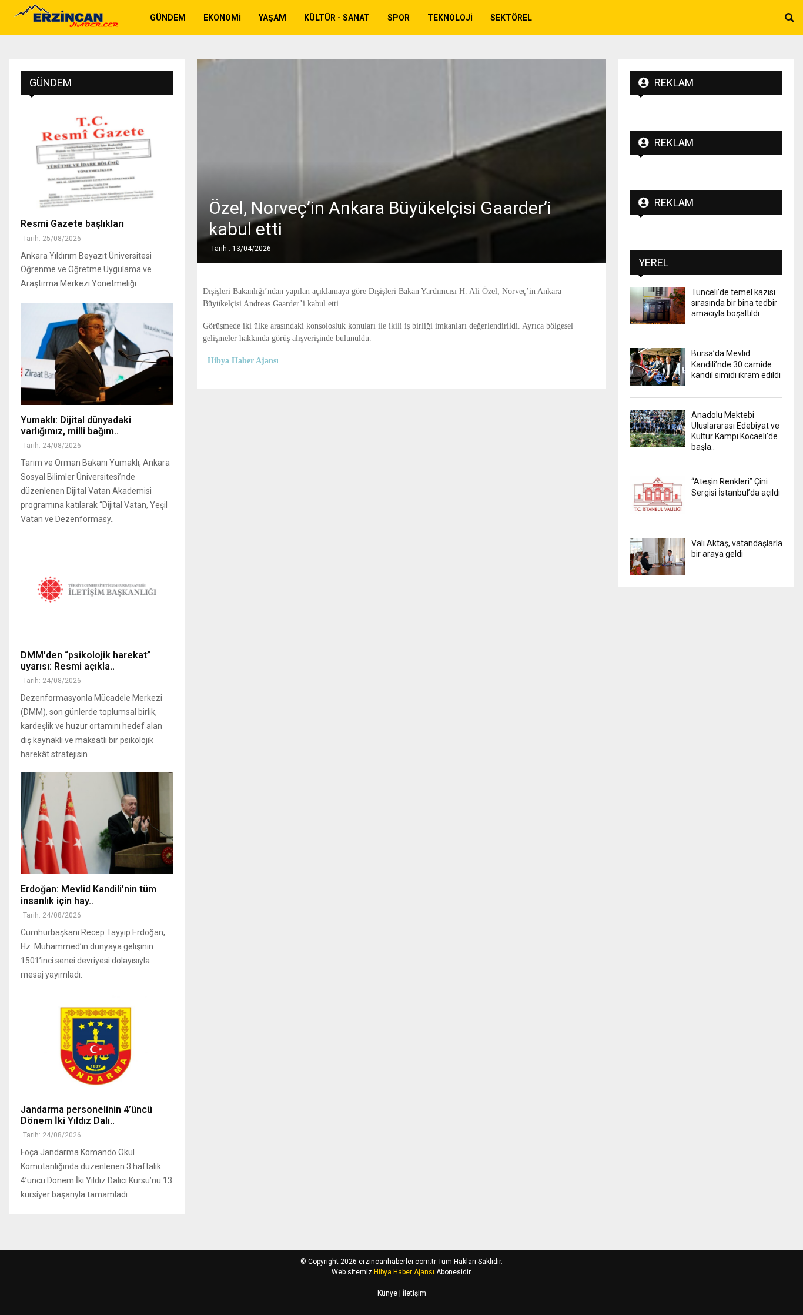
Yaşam (272, 17)
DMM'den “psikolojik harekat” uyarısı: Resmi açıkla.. (85, 661)
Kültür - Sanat (337, 17)
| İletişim (411, 1293)
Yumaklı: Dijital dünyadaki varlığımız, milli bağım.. (76, 425)
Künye (387, 1293)
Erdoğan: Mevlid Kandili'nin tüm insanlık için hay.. (88, 895)
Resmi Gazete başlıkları (72, 223)
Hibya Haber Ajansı (404, 1272)
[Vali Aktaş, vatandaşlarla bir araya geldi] (657, 556)
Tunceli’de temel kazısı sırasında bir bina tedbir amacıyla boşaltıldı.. (734, 302)
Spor (398, 17)
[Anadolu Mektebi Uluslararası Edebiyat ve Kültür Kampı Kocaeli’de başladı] (657, 428)
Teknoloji (450, 17)
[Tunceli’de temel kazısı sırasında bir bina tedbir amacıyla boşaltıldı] (657, 305)
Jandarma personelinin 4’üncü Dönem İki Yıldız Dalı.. (86, 1115)
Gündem (168, 17)
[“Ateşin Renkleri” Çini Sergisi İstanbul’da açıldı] (657, 494)
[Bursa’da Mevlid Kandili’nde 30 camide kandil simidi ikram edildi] (657, 366)
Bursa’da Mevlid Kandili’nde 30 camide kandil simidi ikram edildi (736, 364)
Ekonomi (222, 17)
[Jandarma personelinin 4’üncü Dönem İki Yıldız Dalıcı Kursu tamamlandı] (97, 1044)
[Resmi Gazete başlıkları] (97, 158)
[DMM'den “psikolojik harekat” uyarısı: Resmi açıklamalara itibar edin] (97, 589)
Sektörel (511, 17)
